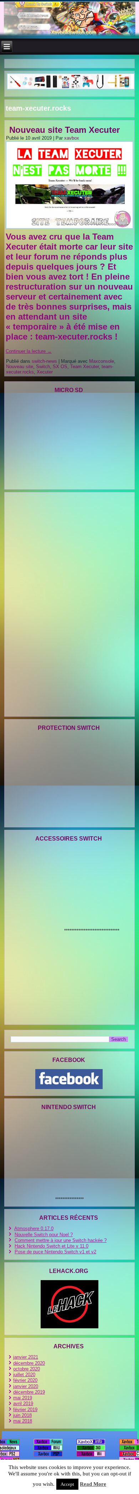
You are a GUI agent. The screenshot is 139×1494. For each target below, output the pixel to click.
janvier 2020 (25, 1386)
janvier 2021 (25, 1357)
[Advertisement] (41, 604)
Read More (93, 1484)
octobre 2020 (26, 1369)
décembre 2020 (29, 1363)
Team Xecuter (84, 366)
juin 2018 (22, 1415)
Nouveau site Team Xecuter (64, 130)
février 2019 (25, 1409)
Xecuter (45, 372)
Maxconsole (101, 361)
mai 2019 (22, 1397)
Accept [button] (67, 1484)
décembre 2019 (29, 1392)
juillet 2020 (24, 1374)
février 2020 (25, 1380)
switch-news (44, 361)
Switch (43, 366)
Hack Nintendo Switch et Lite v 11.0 (51, 1246)
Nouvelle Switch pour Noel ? (44, 1234)
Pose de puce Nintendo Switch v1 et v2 (55, 1251)
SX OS (60, 366)
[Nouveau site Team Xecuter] (70, 229)
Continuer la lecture (29, 351)
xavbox (71, 138)
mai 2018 (22, 1421)
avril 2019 (23, 1403)
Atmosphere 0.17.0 (33, 1228)
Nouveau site (19, 366)
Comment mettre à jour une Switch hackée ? (61, 1240)
